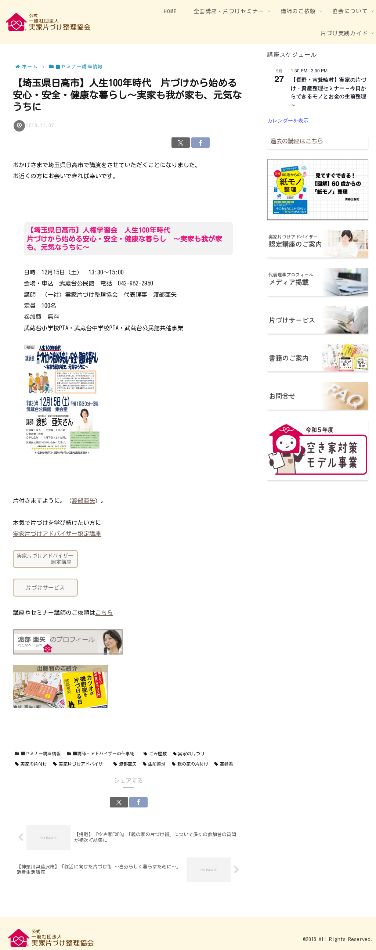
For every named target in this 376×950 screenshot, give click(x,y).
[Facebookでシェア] (200, 142)
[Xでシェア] (180, 142)
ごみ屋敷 (158, 753)
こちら (104, 613)
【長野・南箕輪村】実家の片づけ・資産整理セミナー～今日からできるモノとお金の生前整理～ (328, 92)
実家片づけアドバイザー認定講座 (57, 534)
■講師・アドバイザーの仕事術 (103, 753)
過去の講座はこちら (296, 141)
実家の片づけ (191, 753)
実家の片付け (34, 764)
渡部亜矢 (83, 501)
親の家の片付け (192, 764)
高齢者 (226, 764)
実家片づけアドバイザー (83, 764)
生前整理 (157, 764)
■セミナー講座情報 (41, 753)
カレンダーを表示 (287, 120)
